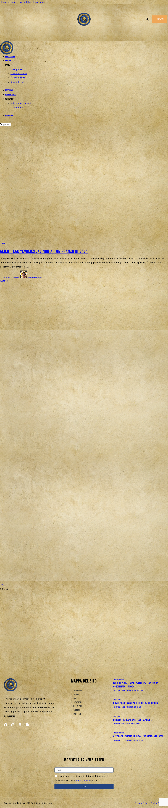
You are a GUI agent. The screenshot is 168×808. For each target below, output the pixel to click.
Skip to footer (38, 2)
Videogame (117, 700)
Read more (4, 281)
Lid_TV (3, 584)
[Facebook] (2, 19)
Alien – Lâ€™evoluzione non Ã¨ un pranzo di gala (44, 251)
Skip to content (8, 2)
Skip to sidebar (23, 2)
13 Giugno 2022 (6, 277)
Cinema (3, 243)
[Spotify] (15, 19)
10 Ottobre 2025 (119, 707)
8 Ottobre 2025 (119, 724)
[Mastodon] (11, 19)
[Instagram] (7, 19)
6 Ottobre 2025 (119, 740)
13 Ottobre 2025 (119, 691)
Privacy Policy (82, 780)
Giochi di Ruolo (119, 680)
